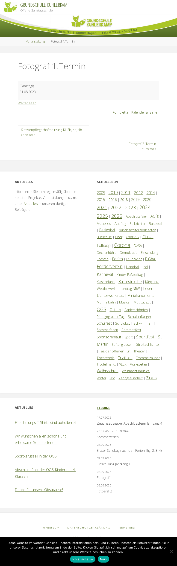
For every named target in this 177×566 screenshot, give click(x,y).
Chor (118, 237)
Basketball (107, 229)
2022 (115, 207)
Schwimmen (143, 323)
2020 (147, 199)
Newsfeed (127, 527)
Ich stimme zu (82, 559)
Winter (101, 378)
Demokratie (128, 252)
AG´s (154, 216)
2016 (113, 199)
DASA (138, 245)
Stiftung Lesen (122, 344)
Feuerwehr (134, 259)
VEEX (123, 364)
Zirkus (151, 377)
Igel (145, 267)
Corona (122, 244)
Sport (128, 337)
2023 (130, 207)
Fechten (103, 259)
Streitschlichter (148, 344)
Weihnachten (107, 370)
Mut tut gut (142, 302)
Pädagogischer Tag (110, 316)
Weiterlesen (27, 103)
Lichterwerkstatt (110, 295)
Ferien (117, 258)
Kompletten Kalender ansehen (135, 112)
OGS (101, 309)
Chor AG (132, 236)
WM (112, 378)
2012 (138, 192)
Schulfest (104, 323)
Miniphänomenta (140, 295)
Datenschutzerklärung (88, 527)
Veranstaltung (35, 41)
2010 (113, 192)
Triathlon (125, 357)
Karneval (105, 274)
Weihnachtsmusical (136, 371)
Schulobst (122, 323)
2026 (116, 216)
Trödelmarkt (106, 364)
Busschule (104, 237)
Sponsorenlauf (109, 337)
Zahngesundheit (131, 378)
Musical (124, 302)
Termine (103, 408)
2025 (102, 216)
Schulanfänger (139, 316)
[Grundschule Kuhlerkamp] (10, 7)
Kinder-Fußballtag (130, 274)
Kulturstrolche (130, 281)
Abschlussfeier (136, 216)
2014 (151, 192)
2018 (124, 199)
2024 (144, 207)
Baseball (155, 223)
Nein (103, 559)
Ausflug (120, 223)
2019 (135, 199)
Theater (139, 351)
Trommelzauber (148, 358)
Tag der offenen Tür (114, 351)
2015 (101, 199)
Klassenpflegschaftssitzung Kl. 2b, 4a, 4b (51, 132)
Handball (132, 267)
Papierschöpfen (136, 310)
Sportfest (145, 337)
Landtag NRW (130, 288)
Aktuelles (31, 203)
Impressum (50, 527)
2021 (102, 207)
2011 (125, 192)
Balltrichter (137, 223)
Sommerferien (107, 330)
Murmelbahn (106, 302)
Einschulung (149, 252)
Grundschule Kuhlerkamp (45, 4)
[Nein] (171, 551)
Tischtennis (106, 357)
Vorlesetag (138, 364)
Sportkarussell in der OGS (36, 456)
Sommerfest (131, 329)
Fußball (150, 258)
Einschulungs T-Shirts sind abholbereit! (46, 422)
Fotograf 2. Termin (142, 146)
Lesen (148, 288)
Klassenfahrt (106, 282)
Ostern (115, 309)
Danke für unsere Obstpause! (39, 489)
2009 (101, 192)
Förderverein (110, 266)
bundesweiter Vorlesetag (137, 230)
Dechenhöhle (106, 252)
